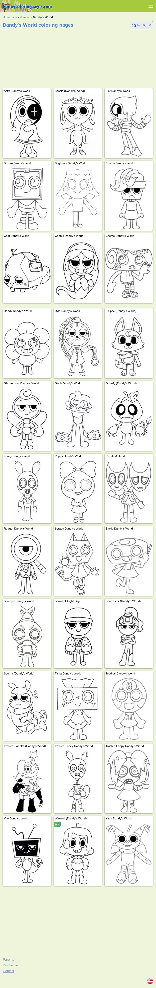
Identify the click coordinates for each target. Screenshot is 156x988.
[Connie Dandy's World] (78, 271)
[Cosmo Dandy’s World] (129, 271)
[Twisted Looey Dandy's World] (78, 781)
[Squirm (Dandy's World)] (27, 709)
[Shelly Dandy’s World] (129, 564)
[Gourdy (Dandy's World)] (129, 419)
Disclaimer (10, 965)
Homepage (10, 17)
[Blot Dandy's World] (129, 126)
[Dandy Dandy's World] (27, 346)
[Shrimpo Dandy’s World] (27, 636)
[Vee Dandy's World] (27, 854)
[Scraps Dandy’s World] (78, 564)
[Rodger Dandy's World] (27, 564)
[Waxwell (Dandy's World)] (78, 854)
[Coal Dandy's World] (27, 271)
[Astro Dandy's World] (27, 126)
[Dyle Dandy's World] (78, 346)
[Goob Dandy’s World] (78, 419)
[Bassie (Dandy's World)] (78, 126)
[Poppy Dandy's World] (78, 491)
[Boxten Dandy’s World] (27, 199)
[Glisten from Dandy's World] (27, 419)
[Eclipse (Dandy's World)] (129, 346)
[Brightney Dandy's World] (78, 199)
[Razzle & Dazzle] (129, 491)
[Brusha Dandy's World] (129, 199)
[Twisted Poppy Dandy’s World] (129, 781)
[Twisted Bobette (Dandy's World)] (27, 781)
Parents (8, 959)
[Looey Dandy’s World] (27, 491)
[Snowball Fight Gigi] (78, 636)
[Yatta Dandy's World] (129, 854)
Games (25, 17)
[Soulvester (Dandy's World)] (129, 636)
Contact (8, 971)
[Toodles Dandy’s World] (129, 709)
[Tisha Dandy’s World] (78, 709)
